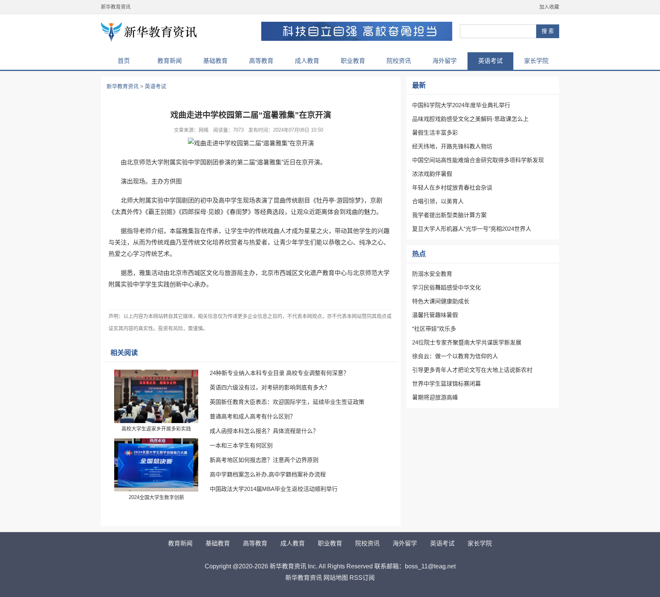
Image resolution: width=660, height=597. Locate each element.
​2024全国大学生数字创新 (156, 497)
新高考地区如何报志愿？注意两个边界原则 (264, 460)
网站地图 (336, 577)
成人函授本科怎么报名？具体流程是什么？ (264, 431)
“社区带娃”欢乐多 (434, 328)
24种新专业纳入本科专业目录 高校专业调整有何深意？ (279, 373)
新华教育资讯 (116, 7)
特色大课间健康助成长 (440, 301)
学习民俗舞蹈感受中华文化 (446, 287)
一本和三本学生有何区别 (241, 445)
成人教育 (307, 61)
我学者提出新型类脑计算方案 (449, 215)
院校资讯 (399, 61)
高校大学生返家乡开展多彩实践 (156, 428)
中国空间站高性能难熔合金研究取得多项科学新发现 (478, 160)
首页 (124, 61)
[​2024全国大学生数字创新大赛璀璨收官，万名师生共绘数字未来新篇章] (156, 465)
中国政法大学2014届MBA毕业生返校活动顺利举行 (274, 489)
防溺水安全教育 (432, 273)
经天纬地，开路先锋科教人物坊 (452, 146)
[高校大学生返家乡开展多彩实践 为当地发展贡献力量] (156, 396)
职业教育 (353, 61)
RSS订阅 (362, 577)
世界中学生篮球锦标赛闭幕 (446, 383)
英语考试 (490, 61)
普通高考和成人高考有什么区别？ (253, 416)
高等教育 (261, 61)
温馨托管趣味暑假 (435, 315)
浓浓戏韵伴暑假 (432, 174)
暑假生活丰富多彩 (435, 132)
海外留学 (444, 61)
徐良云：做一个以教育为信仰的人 (455, 356)
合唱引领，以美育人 (438, 201)
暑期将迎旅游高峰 (435, 397)
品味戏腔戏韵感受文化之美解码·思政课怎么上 (470, 119)
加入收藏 (549, 7)
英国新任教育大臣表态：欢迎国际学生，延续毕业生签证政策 (287, 402)
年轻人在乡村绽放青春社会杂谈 (452, 187)
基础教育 (215, 61)
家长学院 (536, 61)
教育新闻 (169, 61)
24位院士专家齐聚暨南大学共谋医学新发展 (466, 342)
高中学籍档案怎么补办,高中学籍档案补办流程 (268, 474)
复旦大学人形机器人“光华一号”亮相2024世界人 (471, 228)
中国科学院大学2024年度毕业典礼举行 (461, 105)
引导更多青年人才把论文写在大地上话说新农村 (472, 370)
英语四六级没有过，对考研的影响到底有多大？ (270, 387)
